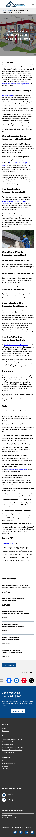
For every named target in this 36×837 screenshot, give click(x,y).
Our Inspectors (6, 728)
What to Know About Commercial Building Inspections (13, 600)
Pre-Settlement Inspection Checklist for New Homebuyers (12, 651)
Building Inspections (8, 744)
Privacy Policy (26, 827)
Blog (9, 10)
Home (5, 10)
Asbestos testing (7, 95)
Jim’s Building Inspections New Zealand (16, 345)
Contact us (5, 731)
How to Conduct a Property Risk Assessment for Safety (11, 638)
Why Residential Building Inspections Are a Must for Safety (13, 625)
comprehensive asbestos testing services (15, 84)
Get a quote (8, 665)
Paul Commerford (8, 543)
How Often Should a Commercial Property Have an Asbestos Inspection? (15, 612)
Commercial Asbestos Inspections (12, 747)
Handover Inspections (8, 742)
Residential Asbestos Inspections (12, 750)
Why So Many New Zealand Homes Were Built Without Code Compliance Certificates (16, 587)
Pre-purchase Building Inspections (12, 739)
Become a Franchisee (8, 763)
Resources (5, 766)
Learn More (16, 711)
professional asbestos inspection (17, 470)
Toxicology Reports (8, 752)
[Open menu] (33, 4)
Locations (5, 768)
